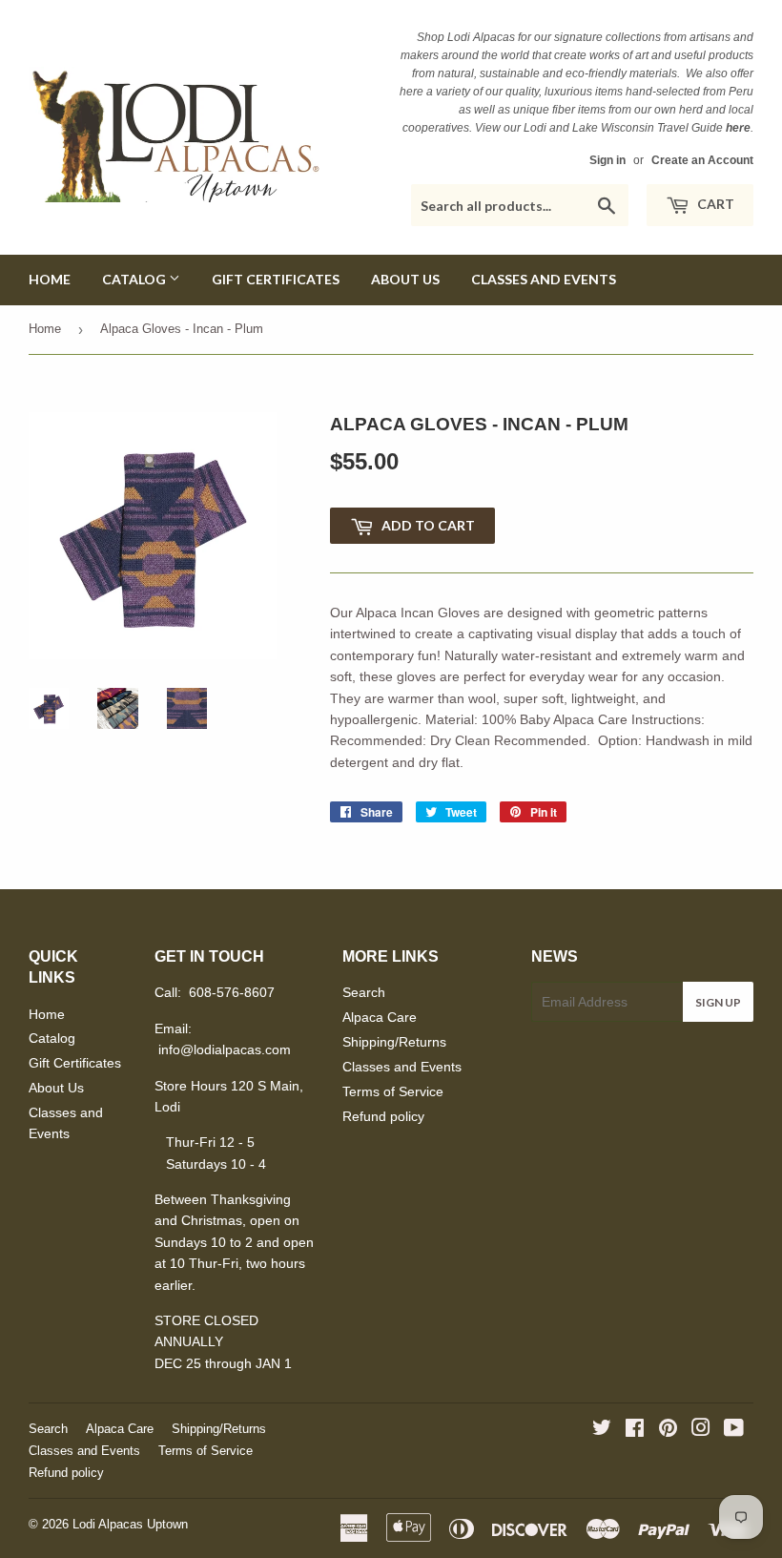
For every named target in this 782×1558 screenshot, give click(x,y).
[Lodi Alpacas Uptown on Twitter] (601, 1430)
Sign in (607, 160)
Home (50, 279)
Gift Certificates (276, 279)
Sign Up (718, 1002)
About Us (405, 279)
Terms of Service (392, 1091)
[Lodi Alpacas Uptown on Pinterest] (668, 1430)
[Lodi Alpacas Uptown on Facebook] (635, 1430)
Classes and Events (543, 279)
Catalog (135, 279)
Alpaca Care (379, 1017)
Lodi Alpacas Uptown (130, 1524)
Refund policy (383, 1116)
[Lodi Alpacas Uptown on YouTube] (734, 1430)
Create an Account (702, 160)
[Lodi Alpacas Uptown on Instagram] (700, 1430)
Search (363, 992)
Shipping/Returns (394, 1041)
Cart (714, 204)
